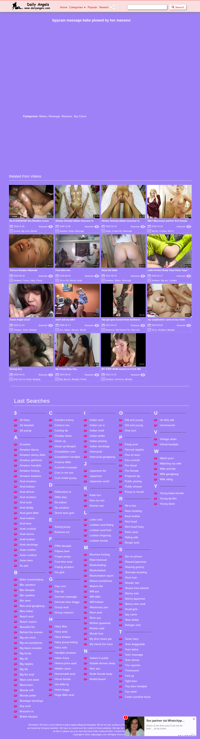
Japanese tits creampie (98, 472)
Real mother (132, 516)
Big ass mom (28, 637)
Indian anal (96, 419)
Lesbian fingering (100, 535)
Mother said (97, 628)
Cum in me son (64, 472)
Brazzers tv (27, 711)
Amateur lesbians (30, 475)
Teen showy (132, 659)
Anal (16, 379)
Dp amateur (62, 507)
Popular (92, 7)
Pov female (132, 470)
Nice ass (95, 668)
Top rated (131, 691)
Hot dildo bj (62, 684)
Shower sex (132, 582)
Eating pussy (63, 526)
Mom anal (96, 612)
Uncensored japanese (167, 427)
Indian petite (97, 435)
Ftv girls (59, 572)
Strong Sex (16, 369)
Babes (43, 116)
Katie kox (95, 495)
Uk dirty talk (167, 419)
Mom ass (95, 617)
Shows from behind (137, 588)
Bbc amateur (28, 584)
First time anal (63, 561)
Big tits (155, 231)
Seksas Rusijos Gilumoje (23, 270)
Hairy (32, 280)
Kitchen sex (97, 505)
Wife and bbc (168, 468)
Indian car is (97, 425)
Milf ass (94, 591)
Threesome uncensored (132, 672)
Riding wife (131, 537)
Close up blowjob (65, 446)
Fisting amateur (64, 567)
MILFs (171, 231)
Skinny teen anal (135, 603)
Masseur (67, 116)
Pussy (39, 280)
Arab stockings (29, 544)
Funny (26, 280)
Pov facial (131, 465)
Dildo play (61, 497)
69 (67, 280)
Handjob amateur (65, 652)
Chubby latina (63, 435)
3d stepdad (27, 425)
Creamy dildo (63, 462)
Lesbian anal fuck (100, 530)
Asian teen (26, 560)
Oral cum (130, 430)
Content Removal (122, 731)
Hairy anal (61, 631)
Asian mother (28, 549)
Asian (71, 231)
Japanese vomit (99, 481)
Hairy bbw (61, 626)
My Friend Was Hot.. (66, 369)
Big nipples (26, 663)
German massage (66, 596)
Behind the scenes (31, 632)
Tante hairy (131, 638)
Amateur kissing (29, 470)
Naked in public (99, 658)
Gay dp (59, 591)
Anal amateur (28, 481)
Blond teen (26, 684)
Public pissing (133, 481)
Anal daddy (27, 507)
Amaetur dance (29, 449)
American (110, 330)
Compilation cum (65, 451)
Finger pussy (63, 556)
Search (179, 7)
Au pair (24, 565)
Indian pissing (98, 441)
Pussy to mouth (134, 491)
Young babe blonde (172, 493)
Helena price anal (65, 663)
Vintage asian (168, 439)
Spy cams (131, 614)
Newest (103, 7)
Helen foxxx (62, 658)
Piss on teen (132, 454)
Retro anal (131, 532)
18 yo (62, 280)
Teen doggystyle (135, 644)
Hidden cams (63, 668)
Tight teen (131, 681)
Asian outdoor (28, 555)
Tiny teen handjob (136, 686)
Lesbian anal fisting (101, 524)
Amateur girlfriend (31, 460)
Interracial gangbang (102, 456)
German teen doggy (67, 601)
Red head (131, 521)
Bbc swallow (27, 595)
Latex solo (96, 519)
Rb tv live (130, 505)
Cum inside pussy (66, 477)
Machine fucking (100, 554)
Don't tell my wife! (65, 319)
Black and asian (29, 679)
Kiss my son (97, 500)
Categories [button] (76, 7)
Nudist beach (98, 679)
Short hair (131, 577)
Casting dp (61, 430)
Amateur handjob (30, 465)
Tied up (129, 675)
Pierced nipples (134, 449)
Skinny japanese (135, 598)
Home (63, 7)
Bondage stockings (31, 700)
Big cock (25, 231)
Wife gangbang (169, 474)
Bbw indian (26, 611)
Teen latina (131, 649)
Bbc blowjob (27, 590)
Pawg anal (131, 444)
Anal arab (26, 502)
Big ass (164, 280)
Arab (79, 280)
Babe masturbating (31, 579)
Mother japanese (100, 623)
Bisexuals (126, 280)
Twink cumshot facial (137, 696)
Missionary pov (99, 607)
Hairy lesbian (63, 636)
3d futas (25, 419)
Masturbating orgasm (98, 566)
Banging (36, 379)
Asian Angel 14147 (20, 319)
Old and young (134, 419)
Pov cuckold (132, 460)
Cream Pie (117, 231)
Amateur (64, 231)
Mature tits (96, 586)
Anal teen (25, 523)
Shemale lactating (136, 572)
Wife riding (166, 479)
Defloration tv (63, 491)
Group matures (64, 612)
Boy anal (25, 706)
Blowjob (33, 330)
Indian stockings (100, 446)
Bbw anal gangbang (32, 605)
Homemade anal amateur (65, 675)
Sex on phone (133, 556)
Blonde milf (26, 690)
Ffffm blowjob (63, 545)
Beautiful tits (27, 626)
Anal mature (27, 518)
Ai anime (25, 444)
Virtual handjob (169, 444)
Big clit (24, 658)
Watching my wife (170, 463)
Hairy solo (61, 647)
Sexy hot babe (109, 270)
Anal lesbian (27, 486)
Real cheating (133, 510)
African (73, 280)
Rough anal (132, 542)
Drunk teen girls (64, 512)
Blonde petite (28, 695)
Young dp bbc (168, 498)
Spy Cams (80, 116)
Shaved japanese (135, 561)
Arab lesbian (27, 539)
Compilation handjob (67, 456)
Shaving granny (134, 567)
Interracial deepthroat (96, 453)
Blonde (34, 231)
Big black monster (31, 648)
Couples (173, 280)
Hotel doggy (62, 689)
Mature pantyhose (101, 580)
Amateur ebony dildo (32, 454)
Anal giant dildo (29, 512)
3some (17, 231)
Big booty (25, 653)
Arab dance (27, 534)
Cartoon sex (62, 425)
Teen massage (134, 654)
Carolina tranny (64, 419)
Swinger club (133, 625)
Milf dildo (95, 596)
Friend (83, 379)
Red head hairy (134, 526)
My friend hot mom (101, 644)
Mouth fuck (96, 633)
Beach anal (27, 616)
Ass (61, 330)
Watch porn (167, 458)
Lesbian (163, 231)
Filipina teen (62, 551)
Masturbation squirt (101, 575)
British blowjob (29, 716)
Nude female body (101, 673)
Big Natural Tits (123, 330)
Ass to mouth (25, 379)
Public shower (133, 486)
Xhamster (45, 226)
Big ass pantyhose (31, 642)
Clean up (60, 441)
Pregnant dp (132, 475)
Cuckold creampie (66, 467)
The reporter (132, 665)
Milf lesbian (97, 601)
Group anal (62, 607)
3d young (25, 430)
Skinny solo (132, 593)
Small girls (131, 609)
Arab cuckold (28, 528)
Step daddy (132, 619)
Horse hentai (63, 679)
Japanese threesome (96, 477)
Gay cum (60, 586)
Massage (54, 116)
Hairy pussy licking (66, 642)
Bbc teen (25, 600)
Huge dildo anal (64, 694)
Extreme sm (62, 532)
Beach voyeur (28, 621)
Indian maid (97, 430)
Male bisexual (98, 559)
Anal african (27, 491)
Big (61, 379)
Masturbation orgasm (98, 572)
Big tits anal (27, 674)
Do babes (61, 502)
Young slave (167, 503)
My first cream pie (101, 638)
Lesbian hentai (99, 540)
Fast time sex (63, 270)
